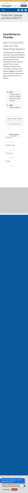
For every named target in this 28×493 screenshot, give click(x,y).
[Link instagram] (25, 10)
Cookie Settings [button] (6, 489)
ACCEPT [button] (14, 489)
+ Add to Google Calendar (14, 119)
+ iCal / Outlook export (14, 124)
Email (11, 71)
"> (26, 0)
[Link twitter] (18, 10)
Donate (23, 5)
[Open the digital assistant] (22, 486)
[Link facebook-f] (22, 10)
